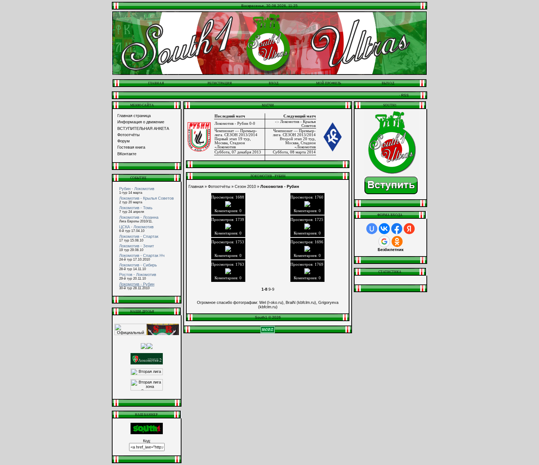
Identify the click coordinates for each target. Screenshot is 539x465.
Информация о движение (140, 122)
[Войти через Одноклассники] (397, 241)
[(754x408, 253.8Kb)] (307, 204)
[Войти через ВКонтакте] (384, 228)
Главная (195, 186)
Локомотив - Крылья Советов (146, 198)
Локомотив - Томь (136, 208)
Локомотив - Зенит (136, 246)
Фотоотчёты (128, 134)
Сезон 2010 (245, 186)
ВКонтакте (126, 154)
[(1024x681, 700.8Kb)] (307, 271)
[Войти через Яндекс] (409, 228)
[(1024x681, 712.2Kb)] (228, 226)
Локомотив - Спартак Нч (142, 255)
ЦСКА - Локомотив (136, 227)
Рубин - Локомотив (136, 188)
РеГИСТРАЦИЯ (220, 83)
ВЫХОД (388, 83)
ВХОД (273, 83)
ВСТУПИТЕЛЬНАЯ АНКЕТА (143, 128)
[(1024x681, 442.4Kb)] (228, 271)
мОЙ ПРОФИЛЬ (328, 83)
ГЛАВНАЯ (156, 83)
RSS (405, 95)
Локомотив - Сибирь (138, 265)
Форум (123, 141)
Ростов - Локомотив (137, 274)
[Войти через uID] (371, 228)
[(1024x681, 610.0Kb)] (307, 249)
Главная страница (134, 115)
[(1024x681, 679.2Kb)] (228, 204)
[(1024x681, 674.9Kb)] (307, 226)
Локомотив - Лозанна (138, 217)
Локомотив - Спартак (138, 236)
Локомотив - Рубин (136, 284)
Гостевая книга (131, 147)
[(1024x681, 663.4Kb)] (228, 249)
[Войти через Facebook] (396, 228)
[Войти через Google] (384, 241)
